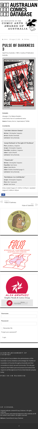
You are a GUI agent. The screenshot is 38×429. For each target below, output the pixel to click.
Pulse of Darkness (10, 201)
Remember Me (7, 328)
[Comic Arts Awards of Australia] (19, 25)
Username (4, 313)
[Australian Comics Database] (19, 9)
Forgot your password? (9, 332)
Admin (6, 39)
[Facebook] (19, 426)
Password (4, 321)
